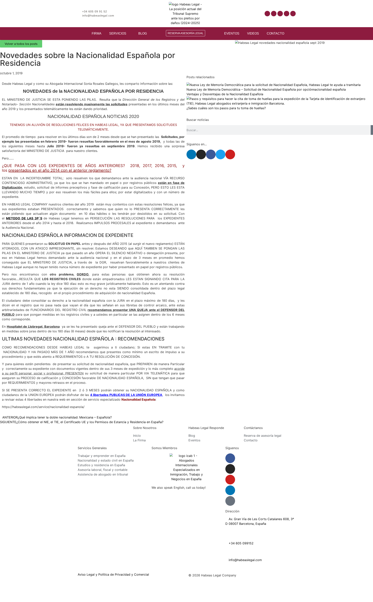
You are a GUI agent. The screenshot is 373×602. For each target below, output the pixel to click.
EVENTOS (231, 33)
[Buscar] (372, 130)
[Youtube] (280, 13)
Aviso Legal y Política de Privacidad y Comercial (113, 574)
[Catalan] (234, 13)
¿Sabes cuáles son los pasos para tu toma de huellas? (226, 108)
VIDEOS (253, 33)
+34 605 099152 (241, 543)
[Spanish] (242, 13)
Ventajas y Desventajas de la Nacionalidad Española (224, 94)
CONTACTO (275, 33)
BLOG (142, 33)
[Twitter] (220, 154)
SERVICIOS (117, 33)
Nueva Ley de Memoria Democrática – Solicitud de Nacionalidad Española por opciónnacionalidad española (266, 89)
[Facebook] (267, 13)
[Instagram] (273, 13)
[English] (238, 13)
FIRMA (96, 33)
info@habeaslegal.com (245, 560)
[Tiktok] (293, 13)
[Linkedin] (286, 13)
